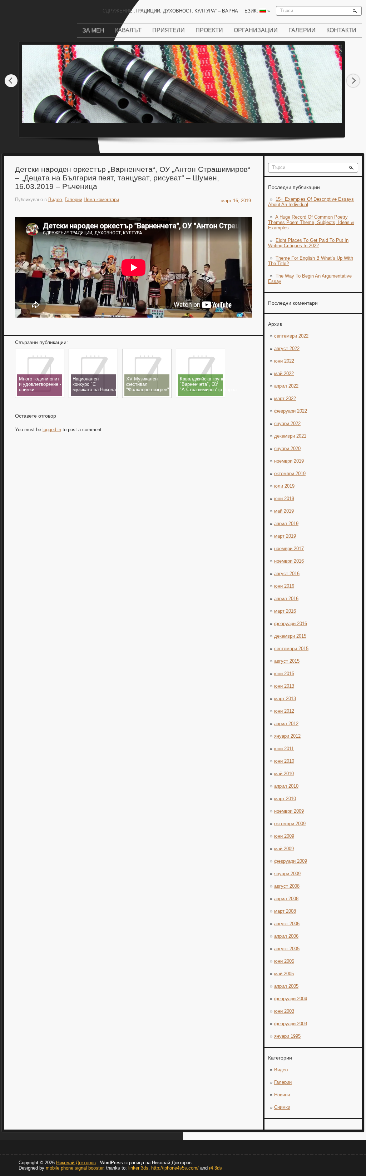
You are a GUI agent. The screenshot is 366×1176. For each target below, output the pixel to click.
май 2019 (284, 511)
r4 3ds (215, 1168)
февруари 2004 (290, 998)
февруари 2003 (290, 1023)
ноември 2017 (289, 548)
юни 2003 (284, 1011)
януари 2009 (287, 873)
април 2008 (286, 898)
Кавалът (128, 30)
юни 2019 (284, 498)
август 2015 (287, 661)
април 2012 (286, 723)
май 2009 (284, 848)
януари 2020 (287, 448)
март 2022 (285, 398)
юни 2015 (284, 673)
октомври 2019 (290, 473)
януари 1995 (287, 1036)
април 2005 (286, 986)
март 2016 (285, 611)
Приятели (168, 30)
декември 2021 (290, 436)
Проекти (209, 30)
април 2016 (286, 598)
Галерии (302, 30)
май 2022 (284, 373)
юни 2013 (284, 686)
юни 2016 (284, 586)
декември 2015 (290, 636)
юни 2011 (284, 748)
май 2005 (284, 973)
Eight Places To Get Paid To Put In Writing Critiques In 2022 (308, 243)
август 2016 (287, 573)
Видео (281, 1069)
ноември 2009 (289, 811)
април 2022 (286, 386)
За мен (93, 30)
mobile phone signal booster (74, 1168)
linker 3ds (138, 1168)
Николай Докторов (76, 1162)
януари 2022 (287, 423)
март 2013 (285, 698)
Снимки (282, 1107)
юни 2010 (284, 761)
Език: (257, 11)
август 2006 (287, 923)
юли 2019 (284, 486)
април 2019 (286, 523)
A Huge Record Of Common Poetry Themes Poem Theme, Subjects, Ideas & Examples (311, 222)
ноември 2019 (289, 461)
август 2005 (287, 948)
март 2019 (285, 536)
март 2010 (285, 798)
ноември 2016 (289, 561)
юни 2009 (284, 836)
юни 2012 (284, 711)
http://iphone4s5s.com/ (175, 1168)
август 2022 (287, 348)
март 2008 (285, 911)
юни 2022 (284, 361)
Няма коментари (101, 199)
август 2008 (287, 886)
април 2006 (286, 936)
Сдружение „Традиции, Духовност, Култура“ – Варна (170, 11)
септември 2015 (291, 648)
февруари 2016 (290, 623)
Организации (256, 30)
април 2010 (286, 786)
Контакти (341, 30)
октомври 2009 (290, 823)
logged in (52, 429)
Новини (282, 1094)
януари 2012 (287, 736)
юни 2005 (284, 961)
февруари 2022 (290, 411)
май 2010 (284, 773)
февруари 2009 (290, 861)
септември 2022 (291, 336)
